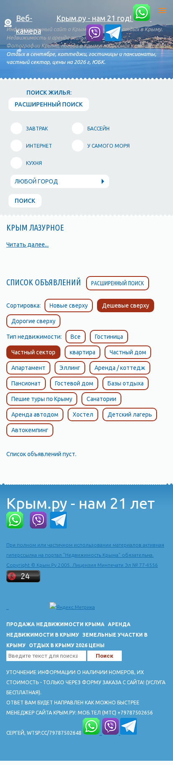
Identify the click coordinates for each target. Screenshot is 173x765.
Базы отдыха (125, 383)
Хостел (83, 414)
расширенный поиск (49, 104)
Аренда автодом (34, 414)
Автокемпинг (29, 430)
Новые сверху (69, 305)
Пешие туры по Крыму (41, 399)
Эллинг (70, 367)
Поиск (25, 200)
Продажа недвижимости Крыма (55, 624)
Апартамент (28, 367)
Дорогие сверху (33, 321)
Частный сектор (33, 352)
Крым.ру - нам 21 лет (80, 503)
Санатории (101, 399)
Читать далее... (27, 244)
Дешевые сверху (125, 305)
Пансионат (26, 383)
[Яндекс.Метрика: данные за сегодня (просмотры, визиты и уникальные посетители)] (72, 607)
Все (76, 336)
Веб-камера (28, 24)
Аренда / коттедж (119, 367)
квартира (82, 352)
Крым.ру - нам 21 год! (94, 18)
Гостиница (109, 336)
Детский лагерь (129, 414)
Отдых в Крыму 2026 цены (67, 645)
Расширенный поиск (117, 283)
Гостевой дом (74, 383)
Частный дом (128, 352)
